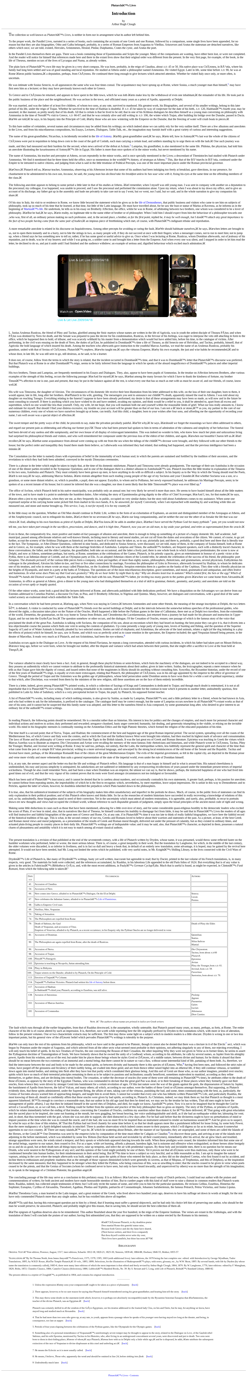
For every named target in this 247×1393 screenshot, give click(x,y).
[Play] (183, 290)
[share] (161, 258)
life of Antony (104, 136)
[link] (63, 260)
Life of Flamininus (107, 899)
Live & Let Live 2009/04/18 (88, 260)
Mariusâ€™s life (33, 209)
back (135, 1284)
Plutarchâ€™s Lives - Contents (123, 1375)
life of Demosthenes (150, 202)
